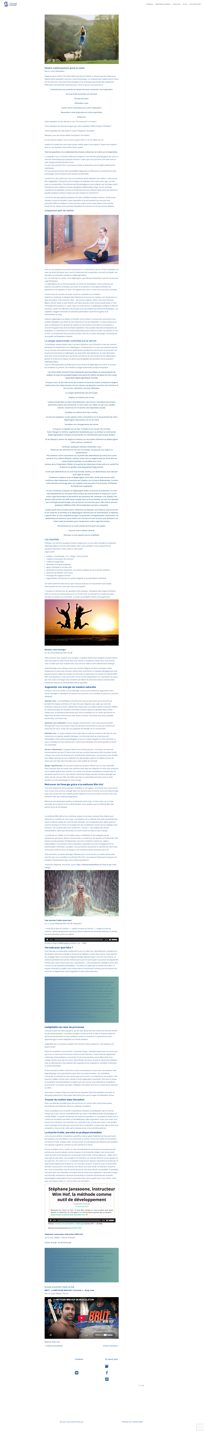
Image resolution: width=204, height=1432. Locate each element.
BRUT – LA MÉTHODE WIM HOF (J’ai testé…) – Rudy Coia (69, 1290)
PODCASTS (176, 4)
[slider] (115, 939)
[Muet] (110, 940)
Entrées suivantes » (111, 1346)
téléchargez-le (65, 943)
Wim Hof (73, 683)
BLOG (185, 4)
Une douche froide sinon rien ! (58, 920)
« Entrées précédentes (54, 1346)
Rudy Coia (56, 1342)
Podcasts (71, 1238)
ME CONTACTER (195, 4)
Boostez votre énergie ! (55, 650)
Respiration (60, 71)
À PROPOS (149, 4)
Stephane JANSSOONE (86, 1373)
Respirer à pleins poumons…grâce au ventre (65, 68)
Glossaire (114, 1365)
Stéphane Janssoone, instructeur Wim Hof (64, 1234)
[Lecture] (47, 940)
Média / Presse (61, 1238)
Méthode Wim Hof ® (64, 653)
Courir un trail (68, 1287)
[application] (82, 940)
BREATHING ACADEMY (163, 4)
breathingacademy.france (122, 1372)
